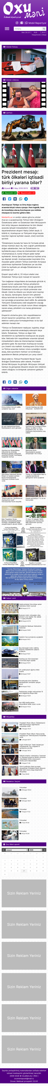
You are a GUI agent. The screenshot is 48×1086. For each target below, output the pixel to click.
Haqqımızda (36, 35)
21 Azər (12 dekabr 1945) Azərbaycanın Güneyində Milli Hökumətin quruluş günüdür (35, 521)
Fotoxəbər (23, 787)
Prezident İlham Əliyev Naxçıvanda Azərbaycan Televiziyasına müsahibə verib (33, 735)
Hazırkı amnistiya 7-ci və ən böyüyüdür (36, 499)
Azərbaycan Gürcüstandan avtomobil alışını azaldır (28, 659)
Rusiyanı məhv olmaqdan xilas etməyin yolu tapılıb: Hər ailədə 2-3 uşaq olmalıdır (30, 616)
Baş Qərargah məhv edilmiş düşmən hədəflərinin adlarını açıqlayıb (29, 649)
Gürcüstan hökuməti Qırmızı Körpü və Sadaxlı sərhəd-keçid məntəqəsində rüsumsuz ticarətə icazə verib (11, 477)
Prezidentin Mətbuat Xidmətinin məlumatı (30, 627)
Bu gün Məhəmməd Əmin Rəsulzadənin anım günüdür (11, 427)
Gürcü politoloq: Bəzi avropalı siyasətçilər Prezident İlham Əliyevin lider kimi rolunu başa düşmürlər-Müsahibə (32, 769)
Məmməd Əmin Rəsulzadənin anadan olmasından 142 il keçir (34, 451)
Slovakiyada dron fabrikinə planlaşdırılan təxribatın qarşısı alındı (29, 682)
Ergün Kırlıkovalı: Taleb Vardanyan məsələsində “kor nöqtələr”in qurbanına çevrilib (32, 746)
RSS (35, 1076)
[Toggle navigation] (7, 28)
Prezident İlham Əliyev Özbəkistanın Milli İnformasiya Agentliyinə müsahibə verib (32, 724)
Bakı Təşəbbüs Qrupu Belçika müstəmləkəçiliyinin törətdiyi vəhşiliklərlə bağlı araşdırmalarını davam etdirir (12, 521)
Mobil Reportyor (37, 23)
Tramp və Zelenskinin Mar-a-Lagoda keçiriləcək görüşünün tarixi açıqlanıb (36, 476)
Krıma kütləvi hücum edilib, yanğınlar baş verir (11, 408)
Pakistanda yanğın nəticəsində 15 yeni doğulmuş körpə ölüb (31, 692)
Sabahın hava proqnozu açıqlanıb (31, 637)
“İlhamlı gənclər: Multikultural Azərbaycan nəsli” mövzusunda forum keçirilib (12, 499)
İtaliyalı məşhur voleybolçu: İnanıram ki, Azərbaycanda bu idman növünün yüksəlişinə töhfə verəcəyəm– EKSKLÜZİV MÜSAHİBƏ (33, 758)
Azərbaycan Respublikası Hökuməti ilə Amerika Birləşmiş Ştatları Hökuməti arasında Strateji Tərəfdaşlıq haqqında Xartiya (12, 453)
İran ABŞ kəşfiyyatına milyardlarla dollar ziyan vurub (29, 703)
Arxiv (43, 32)
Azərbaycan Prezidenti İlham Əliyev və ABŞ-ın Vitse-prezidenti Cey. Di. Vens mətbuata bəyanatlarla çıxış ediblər (36, 429)
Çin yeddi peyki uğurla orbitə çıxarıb (29, 670)
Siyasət (7, 188)
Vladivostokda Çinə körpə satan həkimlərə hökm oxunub (30, 605)
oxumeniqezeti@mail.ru (24, 1078)
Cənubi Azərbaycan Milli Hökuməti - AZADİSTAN (34, 408)
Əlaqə (44, 35)
